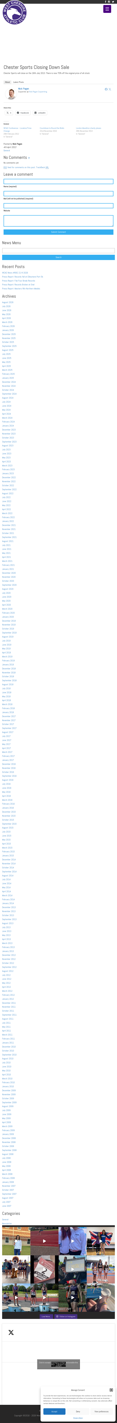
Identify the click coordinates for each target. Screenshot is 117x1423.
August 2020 (7, 588)
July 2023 (6, 449)
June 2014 (6, 883)
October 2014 (8, 867)
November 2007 (9, 1185)
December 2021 (9, 525)
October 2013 (8, 915)
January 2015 (8, 855)
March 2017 (7, 752)
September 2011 (9, 1014)
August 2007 (7, 1197)
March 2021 (7, 561)
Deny (78, 1411)
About (7, 82)
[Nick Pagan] (11, 93)
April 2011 (6, 1030)
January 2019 (8, 664)
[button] (111, 1390)
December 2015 (9, 811)
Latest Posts (18, 82)
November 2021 (9, 529)
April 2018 (6, 700)
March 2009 (7, 1126)
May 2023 (6, 457)
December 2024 (9, 381)
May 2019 (6, 648)
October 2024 (8, 389)
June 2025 (6, 358)
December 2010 (9, 1046)
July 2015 (6, 831)
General (7, 150)
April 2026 (6, 318)
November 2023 (9, 433)
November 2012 (9, 959)
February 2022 (8, 517)
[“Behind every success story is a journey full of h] (101, 1241)
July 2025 (6, 354)
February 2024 (8, 421)
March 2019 (7, 656)
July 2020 (6, 592)
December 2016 (9, 764)
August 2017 (7, 732)
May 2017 (6, 744)
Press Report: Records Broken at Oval (18, 284)
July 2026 (6, 306)
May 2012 (6, 982)
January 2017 (8, 760)
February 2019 (8, 660)
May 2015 (6, 839)
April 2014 (6, 891)
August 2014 (7, 875)
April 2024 (6, 413)
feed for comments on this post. (20, 167)
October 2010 (8, 1050)
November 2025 (9, 338)
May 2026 (6, 314)
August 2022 (7, 493)
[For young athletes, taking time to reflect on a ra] (101, 1297)
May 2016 (6, 791)
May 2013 (6, 935)
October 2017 (8, 724)
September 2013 (9, 919)
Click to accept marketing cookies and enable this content (58, 1364)
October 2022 (8, 485)
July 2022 (6, 497)
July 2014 (6, 879)
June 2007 (6, 1205)
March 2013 (7, 943)
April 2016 (6, 795)
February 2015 (8, 851)
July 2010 (6, 1062)
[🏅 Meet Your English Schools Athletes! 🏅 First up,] (72, 1297)
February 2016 (8, 803)
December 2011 (9, 1002)
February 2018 (8, 708)
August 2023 (7, 445)
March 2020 (7, 608)
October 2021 (8, 533)
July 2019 (6, 640)
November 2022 (9, 481)
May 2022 (6, 505)
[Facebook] (105, 1)
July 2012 (6, 975)
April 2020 (6, 604)
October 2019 (8, 628)
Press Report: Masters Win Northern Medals (21, 288)
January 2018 (8, 712)
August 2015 (7, 827)
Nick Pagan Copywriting (38, 91)
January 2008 (8, 1182)
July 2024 (6, 401)
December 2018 (9, 668)
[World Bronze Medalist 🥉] (16, 1241)
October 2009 (8, 1098)
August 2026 (7, 302)
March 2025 (7, 369)
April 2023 (6, 461)
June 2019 (6, 644)
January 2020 (8, 616)
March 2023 (7, 465)
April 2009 (6, 1122)
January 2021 (8, 569)
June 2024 (6, 405)
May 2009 (6, 1118)
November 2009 (9, 1094)
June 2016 (6, 787)
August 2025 (7, 350)
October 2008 (8, 1146)
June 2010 (6, 1066)
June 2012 (6, 978)
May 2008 (6, 1166)
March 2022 (7, 513)
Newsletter (7, 1223)
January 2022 (8, 521)
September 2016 (9, 775)
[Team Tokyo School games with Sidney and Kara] (72, 1241)
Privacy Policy (78, 1418)
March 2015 (7, 847)
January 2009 (8, 1134)
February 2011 (8, 1038)
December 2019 (9, 620)
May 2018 (6, 696)
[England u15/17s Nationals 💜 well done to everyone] (16, 1269)
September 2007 (9, 1193)
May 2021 (6, 553)
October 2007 (8, 1189)
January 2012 (8, 998)
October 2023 (8, 437)
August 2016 (7, 779)
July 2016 (6, 783)
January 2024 (8, 425)
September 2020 (9, 584)
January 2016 (8, 807)
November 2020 (9, 576)
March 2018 (7, 704)
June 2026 (6, 310)
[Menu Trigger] (107, 9)
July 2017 (6, 736)
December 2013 (9, 907)
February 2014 (8, 899)
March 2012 (7, 990)
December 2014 (9, 859)
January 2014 (8, 903)
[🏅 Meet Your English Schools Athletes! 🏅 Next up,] (16, 1297)
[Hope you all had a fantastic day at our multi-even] (44, 1241)
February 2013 (8, 947)
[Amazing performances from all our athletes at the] (72, 1269)
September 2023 (9, 441)
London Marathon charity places (88, 128)
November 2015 (9, 815)
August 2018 (7, 684)
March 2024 (7, 417)
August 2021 (7, 541)
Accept (54, 1411)
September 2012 (9, 967)
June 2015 (6, 835)
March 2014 (7, 895)
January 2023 (8, 473)
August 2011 (7, 1018)
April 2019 (6, 652)
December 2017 (9, 716)
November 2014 (9, 863)
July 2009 (6, 1110)
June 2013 (6, 931)
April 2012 (6, 986)
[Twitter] (113, 1)
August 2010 (7, 1058)
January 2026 (8, 330)
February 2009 (8, 1130)
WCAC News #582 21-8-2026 (15, 272)
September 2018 (9, 680)
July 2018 (6, 688)
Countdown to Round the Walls (52, 128)
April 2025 (6, 366)
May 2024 (6, 409)
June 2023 (6, 453)
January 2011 (8, 1042)
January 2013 (8, 951)
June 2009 (6, 1114)
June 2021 (6, 549)
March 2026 (7, 322)
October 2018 (8, 676)
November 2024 (9, 385)
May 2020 (6, 600)
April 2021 (6, 557)
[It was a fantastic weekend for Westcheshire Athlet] (44, 1269)
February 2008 (8, 1178)
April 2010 (6, 1074)
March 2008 (7, 1174)
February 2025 (8, 373)
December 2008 (9, 1138)
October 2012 (8, 963)
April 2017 (6, 748)
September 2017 (9, 728)
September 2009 (9, 1102)
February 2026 (8, 326)
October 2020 (8, 580)
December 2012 (9, 955)
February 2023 (8, 469)
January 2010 (8, 1086)
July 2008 (6, 1158)
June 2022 (6, 501)
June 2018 (6, 692)
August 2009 (7, 1106)
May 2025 (6, 362)
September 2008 (9, 1150)
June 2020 (6, 596)
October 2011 (8, 1010)
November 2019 (9, 624)
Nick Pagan (23, 88)
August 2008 (7, 1154)
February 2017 (8, 756)
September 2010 (9, 1054)
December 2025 (9, 334)
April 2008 (6, 1170)
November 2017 (9, 720)
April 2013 (6, 939)
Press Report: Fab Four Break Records (18, 280)
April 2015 (6, 843)
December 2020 (9, 572)
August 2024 (7, 397)
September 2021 (9, 537)
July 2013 (6, 927)
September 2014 (9, 871)
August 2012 (7, 971)
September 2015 (9, 823)
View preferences (102, 1411)
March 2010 (7, 1078)
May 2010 (6, 1070)
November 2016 (9, 768)
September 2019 (9, 632)
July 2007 (6, 1201)
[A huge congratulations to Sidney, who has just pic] (101, 1269)
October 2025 (8, 342)
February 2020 (8, 612)
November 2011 (9, 1006)
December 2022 (9, 477)
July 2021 (6, 545)
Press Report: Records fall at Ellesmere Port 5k (22, 276)
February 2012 (8, 994)
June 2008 (6, 1162)
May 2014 (6, 887)
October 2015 (8, 819)
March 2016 (7, 799)
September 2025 (9, 346)
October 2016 (8, 772)
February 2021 (8, 565)
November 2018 (9, 672)
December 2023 (9, 429)
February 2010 (8, 1082)
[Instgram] (109, 1)
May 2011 (6, 1026)
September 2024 (9, 393)
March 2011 (7, 1034)
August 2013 (7, 923)
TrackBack (42, 167)
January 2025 (8, 377)
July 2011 (6, 1022)
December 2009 (9, 1090)
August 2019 (7, 636)
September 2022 (9, 489)
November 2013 (9, 911)
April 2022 (6, 509)
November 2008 (9, 1142)
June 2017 (6, 740)
